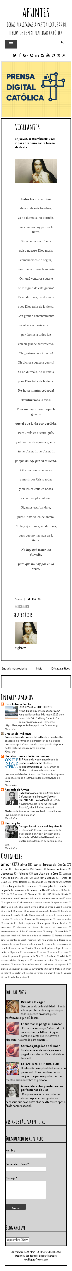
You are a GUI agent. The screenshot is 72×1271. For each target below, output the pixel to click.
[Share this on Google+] (34, 599)
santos (17, 964)
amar (4, 869)
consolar (5, 919)
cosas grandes (45, 919)
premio (14, 956)
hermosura (33, 939)
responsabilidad (8, 960)
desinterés (62, 927)
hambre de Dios (17, 939)
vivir (6, 976)
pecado (15, 952)
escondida (63, 931)
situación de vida (19, 968)
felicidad (23, 873)
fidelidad (36, 935)
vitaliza (67, 972)
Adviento (55, 890)
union (68, 968)
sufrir (49, 968)
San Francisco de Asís (52, 898)
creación (8, 923)
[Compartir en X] (24, 606)
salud (50, 960)
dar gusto (45, 923)
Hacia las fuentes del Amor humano (27, 756)
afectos (46, 902)
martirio (26, 943)
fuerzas (58, 935)
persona (53, 952)
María (57, 894)
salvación (63, 960)
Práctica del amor (30, 898)
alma (23, 864)
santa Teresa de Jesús (50, 864)
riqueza (25, 960)
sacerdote (38, 960)
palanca (51, 948)
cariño (17, 914)
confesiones (36, 914)
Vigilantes (27, 127)
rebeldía (64, 956)
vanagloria (17, 972)
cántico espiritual (26, 923)
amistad (8, 910)
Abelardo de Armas (17, 789)
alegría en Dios (8, 906)
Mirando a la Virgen (33, 1002)
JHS (49, 894)
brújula (64, 910)
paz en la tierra (27, 143)
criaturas (31, 886)
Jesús (38, 869)
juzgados (5, 943)
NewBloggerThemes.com (36, 1259)
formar (47, 935)
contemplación (13, 886)
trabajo (58, 968)
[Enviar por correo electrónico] (17, 606)
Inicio (39, 668)
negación (6, 890)
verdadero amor (45, 972)
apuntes (43, 910)
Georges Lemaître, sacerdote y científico (41, 826)
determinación (8, 931)
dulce (22, 931)
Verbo (68, 898)
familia (25, 935)
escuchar (5, 935)
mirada (38, 943)
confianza (53, 881)
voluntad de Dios (19, 976)
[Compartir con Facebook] (27, 606)
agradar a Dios (61, 902)
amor (6, 864)
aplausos (31, 910)
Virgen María (10, 902)
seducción (48, 964)
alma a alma (37, 906)
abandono (25, 902)
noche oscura (17, 948)
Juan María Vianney (44, 877)
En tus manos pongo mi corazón (41, 1024)
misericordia (62, 943)
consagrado (62, 914)
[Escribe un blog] (20, 606)
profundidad (50, 956)
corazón (31, 919)
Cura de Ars (18, 894)
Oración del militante (18, 734)
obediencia (21, 890)
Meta (66, 894)
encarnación (35, 931)
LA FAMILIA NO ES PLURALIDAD (40, 1064)
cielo (25, 914)
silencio (4, 968)
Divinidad (32, 894)
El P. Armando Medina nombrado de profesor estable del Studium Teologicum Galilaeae (39, 763)
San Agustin (22, 869)
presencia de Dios (31, 956)
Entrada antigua (61, 668)
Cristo (6, 894)
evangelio (47, 886)
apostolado (37, 881)
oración (40, 948)
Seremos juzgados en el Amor (40, 1046)
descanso (21, 927)
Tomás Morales (19, 881)
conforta (66, 881)
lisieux (16, 943)
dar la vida (61, 923)
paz (59, 948)
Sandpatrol (31, 1255)
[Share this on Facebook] (25, 599)
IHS (42, 894)
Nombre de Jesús (9, 898)
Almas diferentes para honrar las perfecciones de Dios (42, 1088)
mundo (4, 948)
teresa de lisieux (57, 869)
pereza (43, 952)
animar (19, 910)
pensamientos (29, 952)
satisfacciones (32, 964)
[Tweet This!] (29, 599)
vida (58, 972)
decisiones (6, 927)
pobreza (64, 952)
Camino (67, 890)
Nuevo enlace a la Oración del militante (26, 737)
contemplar (18, 919)
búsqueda (6, 914)
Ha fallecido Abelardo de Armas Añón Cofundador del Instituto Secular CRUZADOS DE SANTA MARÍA (39, 796)
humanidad (48, 939)
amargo (67, 906)
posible (4, 956)
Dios (26, 877)
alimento (23, 906)
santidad (5, 964)
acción (36, 902)
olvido (30, 948)
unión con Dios (39, 890)
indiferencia (62, 939)
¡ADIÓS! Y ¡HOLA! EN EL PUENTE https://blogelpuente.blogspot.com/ (40, 709)
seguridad (63, 964)
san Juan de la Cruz (46, 873)
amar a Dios (54, 906)
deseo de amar (42, 927)
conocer (50, 914)
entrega (50, 931)
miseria (48, 943)
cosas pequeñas (63, 919)
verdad (29, 972)
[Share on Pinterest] (39, 599)
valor (6, 972)
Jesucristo (7, 873)
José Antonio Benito (18, 704)
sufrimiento (37, 968)
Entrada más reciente (14, 668)
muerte (62, 886)
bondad (54, 910)
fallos (15, 935)
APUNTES (36, 12)
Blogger (57, 1251)
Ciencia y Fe (12, 823)
